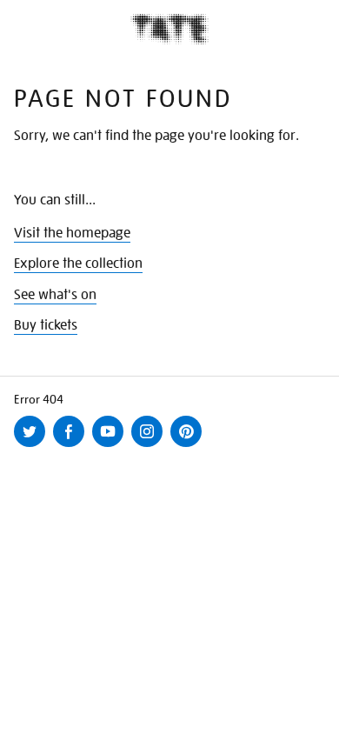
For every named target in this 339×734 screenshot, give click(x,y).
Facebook (72, 446)
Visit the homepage (72, 233)
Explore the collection (78, 263)
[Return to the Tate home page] (169, 29)
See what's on (55, 295)
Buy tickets (45, 325)
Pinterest (189, 446)
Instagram (150, 446)
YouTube (111, 446)
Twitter (33, 446)
